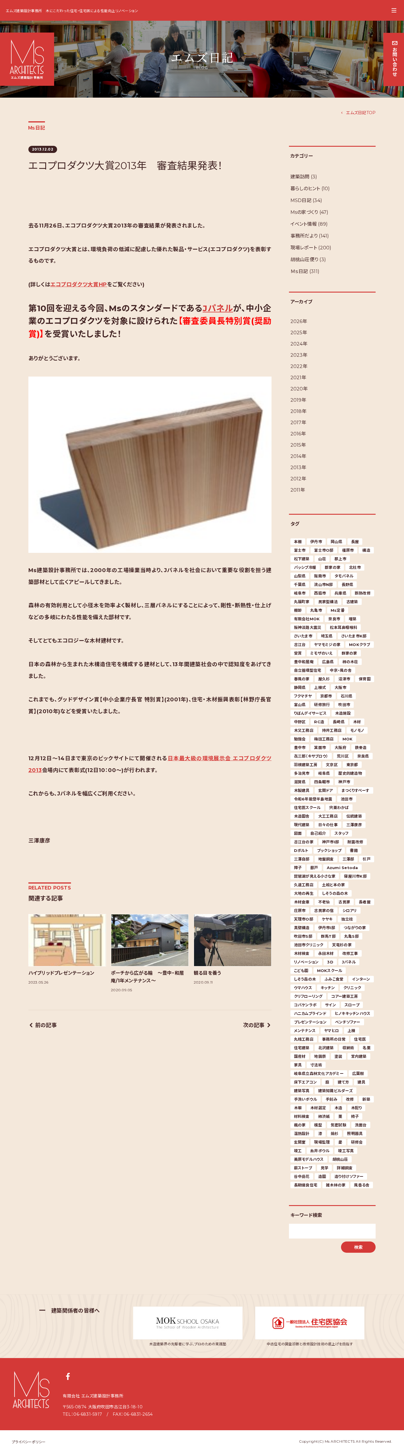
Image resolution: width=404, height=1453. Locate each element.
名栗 (367, 1047)
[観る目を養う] (232, 940)
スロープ (352, 1004)
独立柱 (347, 919)
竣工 (298, 1150)
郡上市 (340, 558)
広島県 (328, 661)
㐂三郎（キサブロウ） (311, 756)
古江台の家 (303, 841)
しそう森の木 (305, 979)
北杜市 (355, 567)
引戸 (367, 859)
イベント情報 (303, 224)
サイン (330, 1004)
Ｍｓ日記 (36, 128)
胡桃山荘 (340, 1159)
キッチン (328, 987)
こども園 (301, 970)
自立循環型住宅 (307, 670)
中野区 (300, 721)
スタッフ (341, 833)
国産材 (300, 1056)
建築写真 (302, 1090)
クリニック (352, 987)
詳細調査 (345, 1167)
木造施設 (343, 713)
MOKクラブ (359, 644)
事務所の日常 (334, 1039)
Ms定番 (338, 610)
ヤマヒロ (331, 1030)
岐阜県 (324, 773)
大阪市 (340, 687)
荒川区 (343, 756)
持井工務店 (332, 730)
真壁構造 (302, 927)
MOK (347, 739)
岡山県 (336, 541)
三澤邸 (348, 859)
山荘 (322, 558)
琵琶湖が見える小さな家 (315, 876)
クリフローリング (308, 996)
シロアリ (349, 910)
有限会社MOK (307, 618)
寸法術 (316, 1065)
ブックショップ (329, 850)
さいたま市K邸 (354, 636)
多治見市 (302, 773)
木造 (338, 1107)
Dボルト (301, 850)
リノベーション (306, 962)
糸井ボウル (319, 1150)
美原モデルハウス (309, 1159)
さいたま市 (303, 636)
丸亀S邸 (351, 936)
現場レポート (303, 248)
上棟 (351, 1030)
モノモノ (357, 730)
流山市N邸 (323, 584)
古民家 (344, 902)
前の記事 (46, 1025)
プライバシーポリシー (29, 1442)
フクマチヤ (303, 696)
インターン (361, 979)
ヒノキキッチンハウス (353, 1013)
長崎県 (339, 721)
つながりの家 (355, 927)
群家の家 (349, 653)
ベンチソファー (348, 1022)
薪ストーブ (303, 1167)
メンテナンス (305, 1030)
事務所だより (304, 236)
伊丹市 (316, 541)
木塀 (298, 1107)
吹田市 (344, 704)
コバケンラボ (305, 1004)
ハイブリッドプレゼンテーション (61, 973)
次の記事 (254, 1025)
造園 (322, 1176)
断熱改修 (363, 593)
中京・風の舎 (341, 670)
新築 (366, 1099)
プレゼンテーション (310, 1022)
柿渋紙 (324, 1116)
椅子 (355, 1116)
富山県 (300, 704)
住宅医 (360, 1039)
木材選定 (318, 1107)
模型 (318, 1125)
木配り (356, 1107)
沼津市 (344, 679)
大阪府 (340, 747)
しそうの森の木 (335, 893)
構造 (366, 550)
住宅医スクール (307, 807)
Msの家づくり (304, 212)
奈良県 (363, 756)
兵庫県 (340, 593)
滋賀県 (300, 781)
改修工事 (350, 953)
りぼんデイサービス (310, 713)
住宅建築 (302, 1047)
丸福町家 (302, 601)
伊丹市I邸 (326, 927)
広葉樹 (358, 1073)
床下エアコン (305, 1082)
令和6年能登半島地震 (313, 799)
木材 (357, 721)
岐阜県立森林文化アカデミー (319, 1073)
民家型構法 (328, 601)
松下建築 (302, 558)
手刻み (331, 1099)
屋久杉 (324, 679)
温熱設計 (302, 1133)
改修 (350, 1099)
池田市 (347, 799)
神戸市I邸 (330, 841)
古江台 (300, 644)
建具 (362, 1082)
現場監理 (322, 1142)
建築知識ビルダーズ (335, 1090)
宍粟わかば (339, 807)
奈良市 (334, 618)
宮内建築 (359, 1056)
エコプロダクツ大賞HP (78, 284)
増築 (353, 618)
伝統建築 (354, 816)
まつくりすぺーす (356, 790)
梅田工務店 (324, 739)
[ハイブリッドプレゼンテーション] (67, 940)
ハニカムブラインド (310, 1013)
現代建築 (302, 824)
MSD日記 (300, 200)
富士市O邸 (323, 550)
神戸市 (344, 781)
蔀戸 (314, 867)
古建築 (352, 601)
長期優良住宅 (306, 1185)
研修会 (357, 1142)
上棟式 (320, 687)
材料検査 (302, 1116)
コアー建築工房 (344, 996)
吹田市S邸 (303, 936)
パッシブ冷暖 (305, 567)
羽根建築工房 (306, 764)
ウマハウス (303, 987)
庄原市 (300, 910)
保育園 (365, 679)
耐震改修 (355, 841)
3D (330, 962)
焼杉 (335, 1133)
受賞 (298, 653)
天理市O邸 (303, 919)
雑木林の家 (335, 1185)
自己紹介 (318, 833)
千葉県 (300, 584)
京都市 (326, 696)
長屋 (355, 541)
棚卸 (298, 610)
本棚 (298, 541)
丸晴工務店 (303, 1039)
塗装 (338, 1056)
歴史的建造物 (350, 773)
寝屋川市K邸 (355, 876)
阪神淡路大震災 (307, 627)
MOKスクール (329, 970)
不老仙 (324, 902)
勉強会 (300, 739)
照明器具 (355, 1133)
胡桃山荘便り (304, 259)
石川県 (347, 696)
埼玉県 (327, 636)
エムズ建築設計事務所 (24, 11)
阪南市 (320, 576)
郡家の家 (332, 567)
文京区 (332, 764)
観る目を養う (207, 973)
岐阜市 (300, 593)
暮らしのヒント (305, 188)
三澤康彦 (354, 824)
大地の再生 (303, 893)
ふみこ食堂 (333, 979)
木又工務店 (303, 730)
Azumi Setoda (342, 867)
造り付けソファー (348, 1176)
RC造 (319, 721)
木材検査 (302, 953)
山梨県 (300, 576)
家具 (298, 1065)
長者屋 (365, 902)
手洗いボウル (305, 1099)
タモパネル (343, 576)
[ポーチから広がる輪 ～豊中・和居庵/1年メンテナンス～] (149, 940)
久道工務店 (303, 884)
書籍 (354, 850)
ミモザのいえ (321, 653)
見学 (325, 1167)
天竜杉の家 (342, 944)
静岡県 (300, 687)
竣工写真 (346, 1150)
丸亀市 (316, 610)
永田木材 (326, 953)
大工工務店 (328, 816)
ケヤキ (327, 919)
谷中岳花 (302, 1176)
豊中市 (300, 747)
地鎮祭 (320, 1056)
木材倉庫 (302, 902)
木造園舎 (302, 816)
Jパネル (218, 308)
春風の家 (302, 679)
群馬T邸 (328, 936)
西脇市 (320, 593)
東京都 (352, 764)
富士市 (300, 550)
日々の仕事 (328, 824)
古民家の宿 (324, 910)
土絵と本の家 (333, 884)
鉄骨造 (361, 747)
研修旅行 (322, 704)
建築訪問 (300, 177)
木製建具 (302, 790)
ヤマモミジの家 (327, 644)
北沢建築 (326, 1047)
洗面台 (361, 1125)
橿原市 (348, 550)
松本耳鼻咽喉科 (343, 627)
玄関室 (300, 1142)
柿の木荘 (350, 661)
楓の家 (300, 1125)
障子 (298, 867)
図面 (298, 833)
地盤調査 (326, 859)
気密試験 (338, 1125)
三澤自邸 (302, 859)
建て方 (343, 1082)
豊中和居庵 (303, 661)
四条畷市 (322, 781)
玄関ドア (325, 790)
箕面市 (320, 747)
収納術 (348, 1047)
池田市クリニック (309, 944)
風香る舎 (361, 1185)
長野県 (347, 584)
